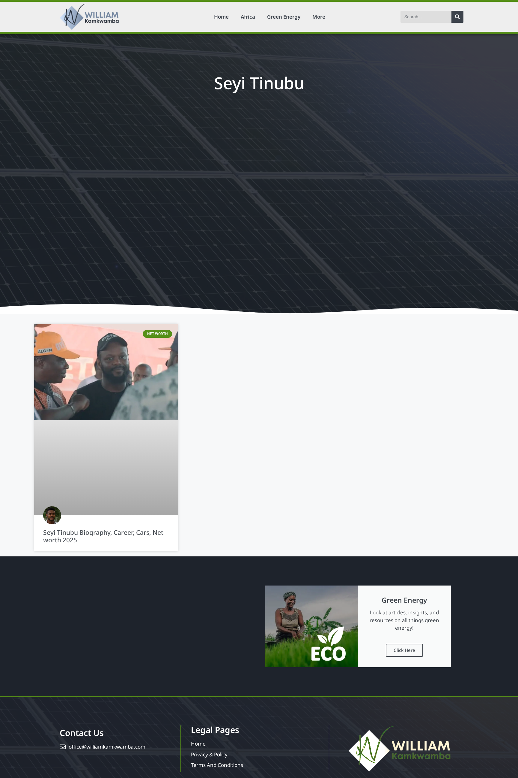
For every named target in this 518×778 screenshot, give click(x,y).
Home (221, 16)
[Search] (457, 17)
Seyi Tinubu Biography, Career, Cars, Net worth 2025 (103, 536)
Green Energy (283, 16)
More (318, 16)
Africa (248, 16)
